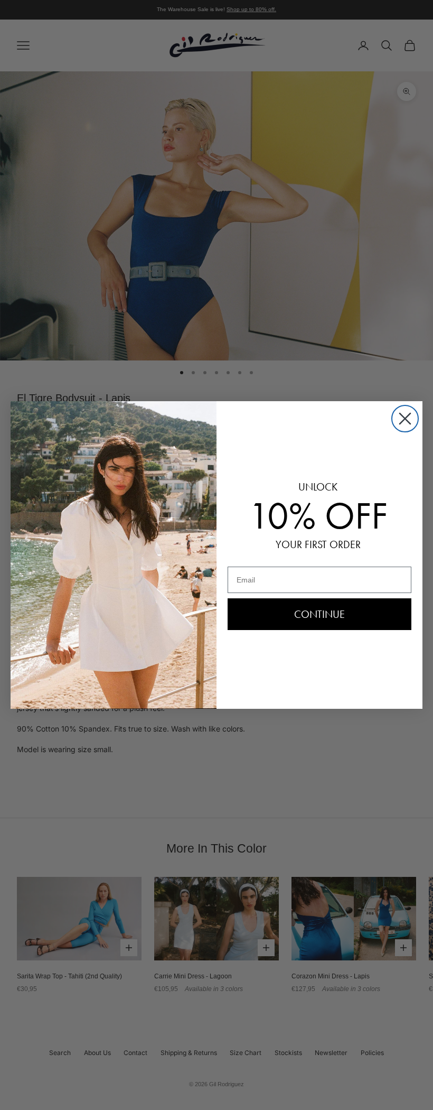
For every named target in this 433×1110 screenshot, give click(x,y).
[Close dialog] (405, 418)
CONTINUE (319, 614)
